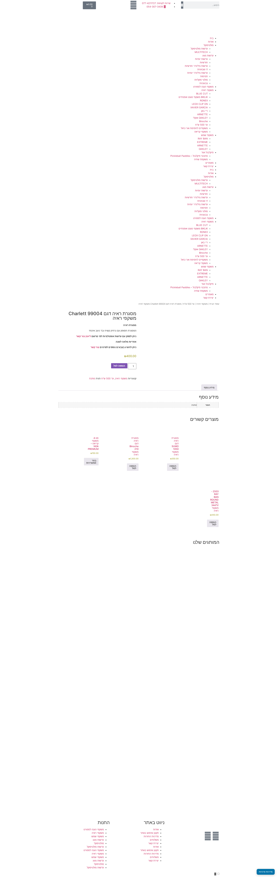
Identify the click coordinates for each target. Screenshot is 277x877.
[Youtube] (207, 836)
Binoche (203, 121)
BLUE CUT (202, 93)
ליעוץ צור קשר (83, 336)
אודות (211, 41)
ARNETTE (202, 114)
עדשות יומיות (201, 59)
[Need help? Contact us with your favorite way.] (215, 874)
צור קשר (95, 347)
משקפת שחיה (201, 159)
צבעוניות (204, 83)
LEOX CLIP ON (200, 104)
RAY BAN (203, 138)
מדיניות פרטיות (266, 871)
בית (212, 38)
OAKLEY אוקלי (200, 117)
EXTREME (202, 142)
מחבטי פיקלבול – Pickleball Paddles (189, 155)
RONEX (204, 100)
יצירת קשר (208, 166)
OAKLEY (203, 148)
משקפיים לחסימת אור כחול (194, 128)
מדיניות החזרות (151, 836)
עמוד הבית (214, 304)
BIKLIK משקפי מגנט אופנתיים (193, 97)
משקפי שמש (207, 135)
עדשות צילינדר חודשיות (196, 65)
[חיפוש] (182, 5)
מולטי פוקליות (201, 79)
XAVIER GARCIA (199, 107)
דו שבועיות (202, 69)
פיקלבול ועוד (207, 152)
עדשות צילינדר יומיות (197, 72)
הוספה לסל (119, 365)
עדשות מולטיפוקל (199, 48)
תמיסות (204, 76)
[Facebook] (215, 836)
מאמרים (209, 162)
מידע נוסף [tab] (209, 387)
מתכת (92, 378)
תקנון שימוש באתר (149, 832)
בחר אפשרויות (91, 461)
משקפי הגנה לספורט (203, 86)
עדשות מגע (208, 55)
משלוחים (154, 839)
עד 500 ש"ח (201, 124)
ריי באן (204, 110)
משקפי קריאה (201, 131)
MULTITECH (201, 52)
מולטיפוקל (209, 45)
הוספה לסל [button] (172, 467)
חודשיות (204, 62)
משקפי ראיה (207, 90)
